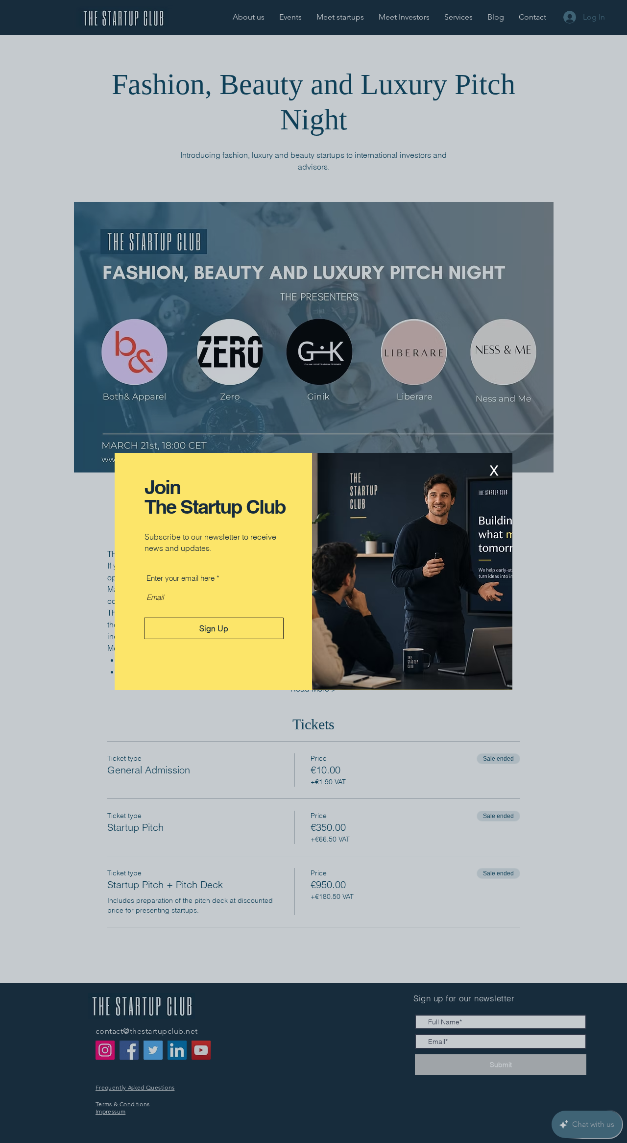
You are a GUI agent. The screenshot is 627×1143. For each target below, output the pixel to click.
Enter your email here (180, 578)
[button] (494, 471)
